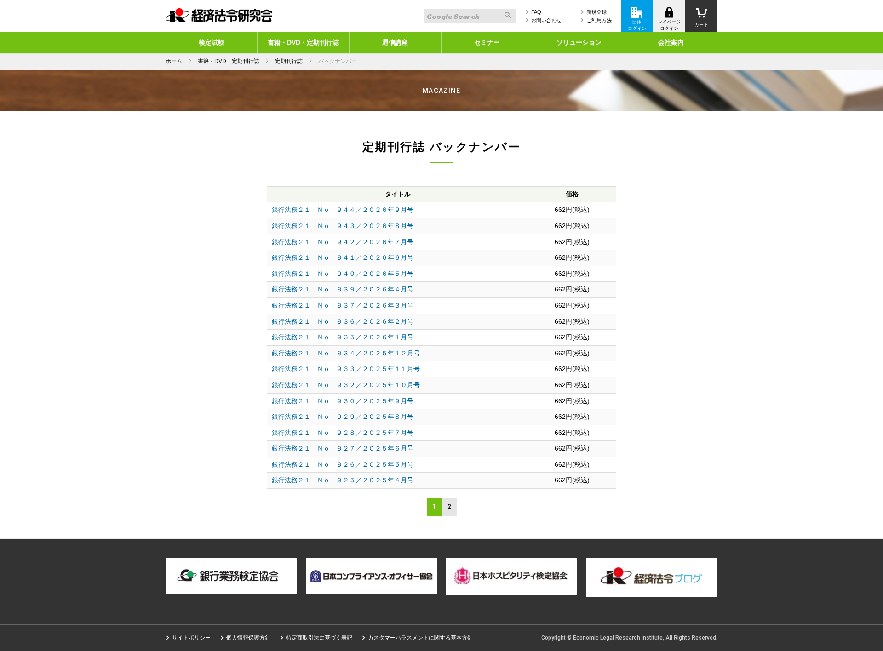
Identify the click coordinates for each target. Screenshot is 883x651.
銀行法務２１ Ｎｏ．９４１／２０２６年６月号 (342, 257)
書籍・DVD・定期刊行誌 (303, 42)
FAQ (536, 12)
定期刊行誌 (289, 61)
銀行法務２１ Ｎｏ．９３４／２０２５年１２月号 (346, 353)
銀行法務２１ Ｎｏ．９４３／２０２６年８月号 (342, 225)
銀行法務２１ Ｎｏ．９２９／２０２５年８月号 (342, 416)
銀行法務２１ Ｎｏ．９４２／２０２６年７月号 (342, 242)
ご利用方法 (599, 20)
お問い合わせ (546, 20)
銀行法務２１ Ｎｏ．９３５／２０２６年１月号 (342, 337)
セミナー (487, 42)
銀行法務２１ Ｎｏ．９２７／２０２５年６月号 (342, 448)
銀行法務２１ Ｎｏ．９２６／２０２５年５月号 (342, 464)
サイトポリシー (191, 637)
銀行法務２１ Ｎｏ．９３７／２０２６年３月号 (342, 305)
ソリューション (579, 42)
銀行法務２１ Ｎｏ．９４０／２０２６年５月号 (342, 273)
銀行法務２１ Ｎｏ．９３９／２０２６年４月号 (342, 289)
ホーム (174, 61)
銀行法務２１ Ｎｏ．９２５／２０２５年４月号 (342, 480)
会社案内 (671, 42)
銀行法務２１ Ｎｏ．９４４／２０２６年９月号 (342, 209)
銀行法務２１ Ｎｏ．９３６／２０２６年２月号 (342, 321)
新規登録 (596, 12)
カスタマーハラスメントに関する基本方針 (420, 637)
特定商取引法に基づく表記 (319, 637)
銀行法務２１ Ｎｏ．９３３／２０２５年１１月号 (346, 368)
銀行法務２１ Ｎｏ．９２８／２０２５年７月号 (342, 432)
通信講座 (395, 42)
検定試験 (211, 42)
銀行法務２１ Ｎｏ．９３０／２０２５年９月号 (342, 401)
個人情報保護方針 (248, 637)
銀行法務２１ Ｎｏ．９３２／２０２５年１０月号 (346, 384)
